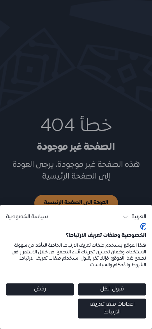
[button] (134, 217)
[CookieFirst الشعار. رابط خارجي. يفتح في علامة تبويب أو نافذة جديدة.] (143, 226)
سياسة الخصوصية (27, 217)
